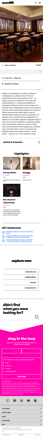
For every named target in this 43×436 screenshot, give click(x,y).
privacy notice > (6, 434)
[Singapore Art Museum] (12, 2)
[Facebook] (7, 400)
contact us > (38, 434)
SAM (6, 363)
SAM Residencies (10, 371)
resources (30, 287)
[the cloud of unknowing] (11, 190)
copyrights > (21, 434)
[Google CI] (35, 400)
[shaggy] (31, 163)
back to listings (10, 65)
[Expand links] (21, 71)
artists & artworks (12, 142)
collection (30, 277)
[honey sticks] (11, 163)
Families (8, 368)
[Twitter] (21, 400)
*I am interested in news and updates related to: (19, 360)
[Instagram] (14, 400)
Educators (8, 366)
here (25, 393)
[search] (37, 317)
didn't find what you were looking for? (15, 308)
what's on (30, 271)
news (33, 282)
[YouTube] (28, 400)
